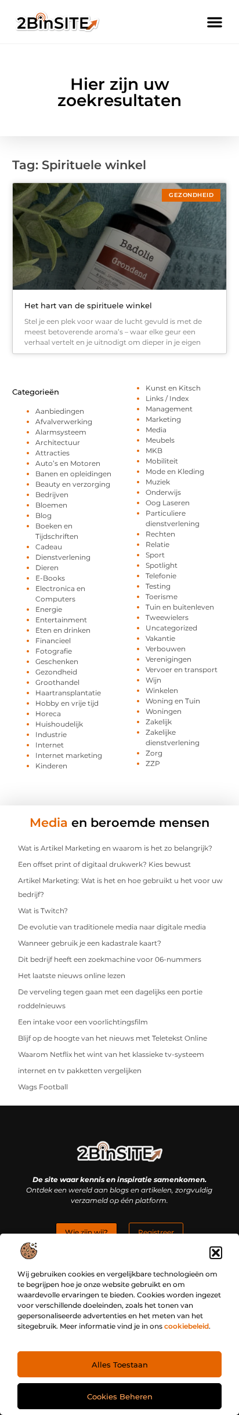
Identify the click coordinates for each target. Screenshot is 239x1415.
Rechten (160, 534)
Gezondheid (56, 672)
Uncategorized (171, 627)
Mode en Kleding (175, 471)
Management (169, 408)
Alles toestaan (120, 1364)
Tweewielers (167, 617)
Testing (158, 586)
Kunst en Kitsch (173, 388)
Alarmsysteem (60, 432)
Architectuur (57, 442)
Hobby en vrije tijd (67, 703)
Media (156, 429)
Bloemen (51, 505)
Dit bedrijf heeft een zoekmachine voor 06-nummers (109, 959)
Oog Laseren (168, 502)
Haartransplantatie (68, 692)
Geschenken (56, 661)
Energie (48, 609)
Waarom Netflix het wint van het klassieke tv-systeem (111, 1054)
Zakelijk (159, 721)
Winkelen (162, 690)
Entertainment (61, 619)
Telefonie (161, 575)
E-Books (50, 578)
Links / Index (167, 398)
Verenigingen (168, 659)
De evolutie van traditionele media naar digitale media (112, 926)
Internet (49, 745)
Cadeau (48, 546)
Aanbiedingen (59, 411)
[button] (216, 1253)
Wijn (153, 680)
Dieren (47, 567)
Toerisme (162, 596)
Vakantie (160, 638)
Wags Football (43, 1086)
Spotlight (162, 565)
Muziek (158, 481)
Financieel (53, 640)
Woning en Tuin (173, 700)
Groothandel (57, 682)
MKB (154, 450)
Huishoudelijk (59, 724)
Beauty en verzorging (72, 484)
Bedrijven (51, 494)
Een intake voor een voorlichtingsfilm (83, 1022)
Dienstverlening (62, 557)
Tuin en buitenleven (180, 607)
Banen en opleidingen (73, 473)
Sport (155, 554)
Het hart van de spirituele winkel (88, 305)
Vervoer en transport (182, 669)
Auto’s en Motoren (67, 463)
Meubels (160, 440)
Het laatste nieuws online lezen (71, 975)
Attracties (52, 452)
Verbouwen (166, 648)
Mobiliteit (162, 461)
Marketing (163, 419)
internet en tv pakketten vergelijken (80, 1070)
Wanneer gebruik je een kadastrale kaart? (89, 943)
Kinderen (51, 765)
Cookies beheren (120, 1396)
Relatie (157, 544)
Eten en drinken (62, 630)
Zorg (154, 753)
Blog (43, 515)
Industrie (51, 734)
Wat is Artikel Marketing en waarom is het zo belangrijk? (115, 848)
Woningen (164, 711)
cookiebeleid (186, 1326)
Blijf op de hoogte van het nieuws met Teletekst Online (112, 1038)
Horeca (48, 713)
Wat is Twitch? (43, 910)
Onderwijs (163, 492)
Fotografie (53, 651)
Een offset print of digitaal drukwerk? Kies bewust (104, 864)
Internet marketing (68, 755)
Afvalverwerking (63, 421)
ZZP (153, 763)
